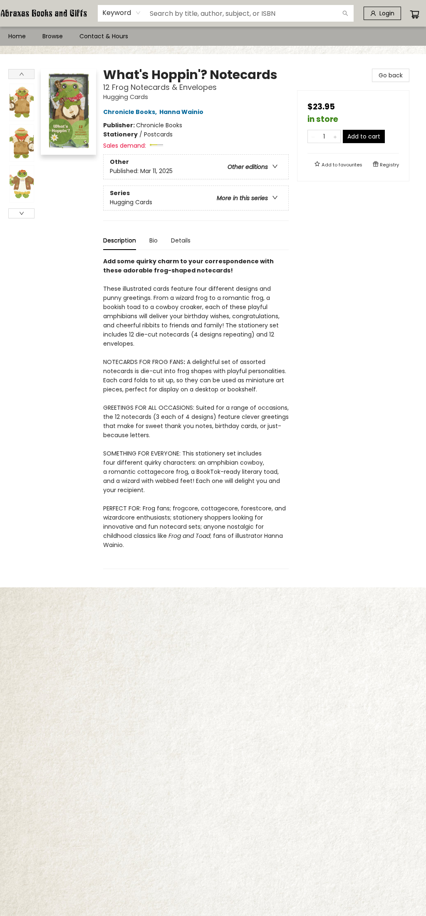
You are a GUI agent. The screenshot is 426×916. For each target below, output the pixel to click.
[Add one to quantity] (335, 136)
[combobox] (122, 13)
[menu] (213, 36)
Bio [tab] (153, 240)
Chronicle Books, (130, 112)
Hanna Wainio (181, 112)
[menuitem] (17, 36)
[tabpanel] (196, 413)
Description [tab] (119, 240)
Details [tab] (181, 240)
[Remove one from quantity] (313, 136)
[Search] (345, 13)
